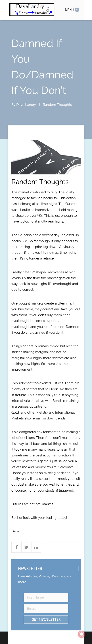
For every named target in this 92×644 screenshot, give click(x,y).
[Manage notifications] (81, 634)
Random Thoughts (57, 105)
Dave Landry (26, 105)
